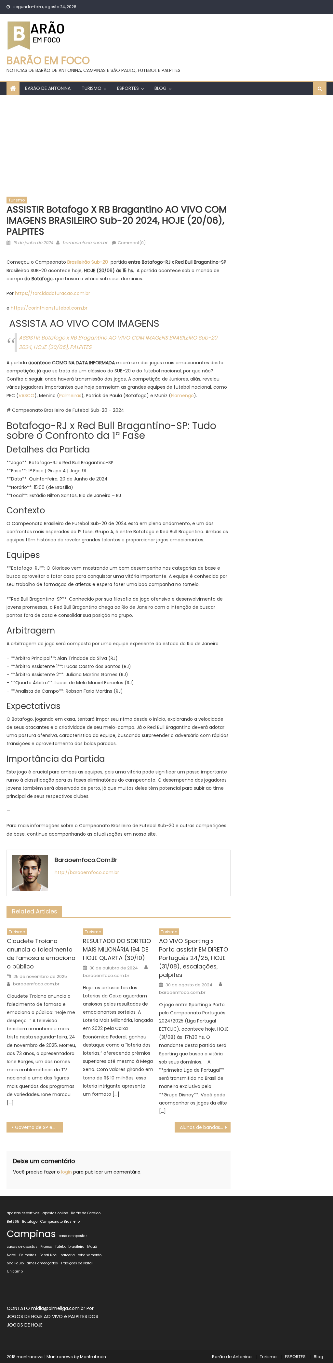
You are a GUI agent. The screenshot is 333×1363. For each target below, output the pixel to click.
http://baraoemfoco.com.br (87, 872)
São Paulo (15, 1263)
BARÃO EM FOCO (48, 60)
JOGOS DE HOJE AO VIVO (35, 1316)
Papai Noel (48, 1255)
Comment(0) (132, 243)
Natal (11, 1255)
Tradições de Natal (77, 1263)
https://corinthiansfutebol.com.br (49, 308)
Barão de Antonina (48, 88)
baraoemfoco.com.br (84, 243)
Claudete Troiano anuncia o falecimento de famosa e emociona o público (41, 953)
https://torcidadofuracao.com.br (52, 293)
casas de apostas (22, 1246)
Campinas (31, 1233)
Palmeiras (70, 395)
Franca (46, 1246)
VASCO (26, 395)
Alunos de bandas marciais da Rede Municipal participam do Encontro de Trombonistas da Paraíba (205, 1127)
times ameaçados (42, 1263)
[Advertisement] (166, 143)
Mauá (92, 1246)
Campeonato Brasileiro (60, 1221)
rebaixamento (89, 1255)
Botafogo (29, 1221)
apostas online (55, 1213)
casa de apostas (73, 1235)
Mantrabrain (93, 1357)
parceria (67, 1255)
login (66, 1172)
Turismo (91, 88)
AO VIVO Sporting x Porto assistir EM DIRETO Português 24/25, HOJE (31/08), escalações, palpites (193, 958)
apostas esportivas (23, 1213)
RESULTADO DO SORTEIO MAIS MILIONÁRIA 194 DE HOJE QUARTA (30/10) (117, 949)
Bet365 (13, 1221)
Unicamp (15, 1271)
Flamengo (182, 395)
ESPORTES (128, 88)
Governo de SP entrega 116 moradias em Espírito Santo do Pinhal (38, 1127)
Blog (160, 88)
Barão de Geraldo (85, 1213)
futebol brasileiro (69, 1246)
